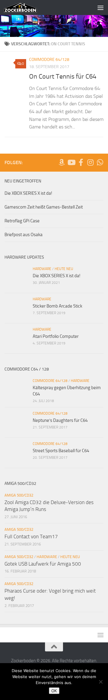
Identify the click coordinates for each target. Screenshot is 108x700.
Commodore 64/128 (49, 59)
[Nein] (101, 682)
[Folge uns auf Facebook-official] (80, 162)
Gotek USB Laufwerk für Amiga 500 (42, 564)
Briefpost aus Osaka (23, 234)
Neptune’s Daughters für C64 (60, 420)
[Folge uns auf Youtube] (71, 162)
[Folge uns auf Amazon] (61, 162)
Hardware (42, 269)
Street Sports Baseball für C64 (61, 450)
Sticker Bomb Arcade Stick (57, 306)
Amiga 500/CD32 (18, 495)
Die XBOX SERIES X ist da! (28, 193)
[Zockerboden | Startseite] (26, 7)
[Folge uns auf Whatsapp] (100, 162)
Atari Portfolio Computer (56, 336)
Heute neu (64, 269)
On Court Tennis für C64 (62, 76)
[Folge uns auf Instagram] (90, 162)
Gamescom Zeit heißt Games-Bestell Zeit (43, 207)
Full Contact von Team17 (31, 536)
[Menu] (100, 7)
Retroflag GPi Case (22, 221)
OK (54, 690)
